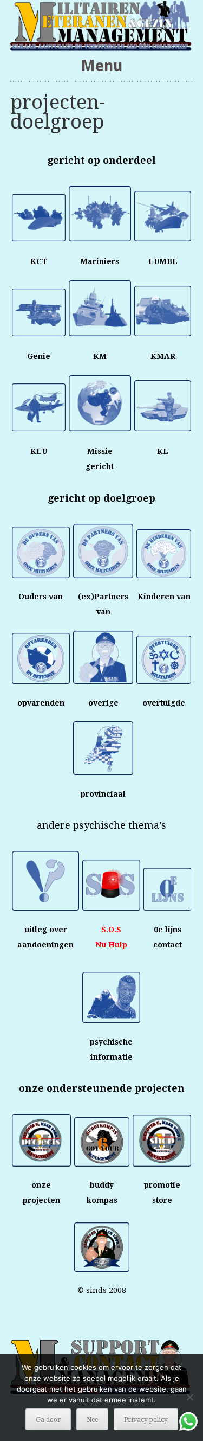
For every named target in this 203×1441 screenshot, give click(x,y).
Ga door (48, 1420)
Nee (92, 1420)
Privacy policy (146, 1420)
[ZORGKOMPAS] (101, 25)
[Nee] (189, 1397)
